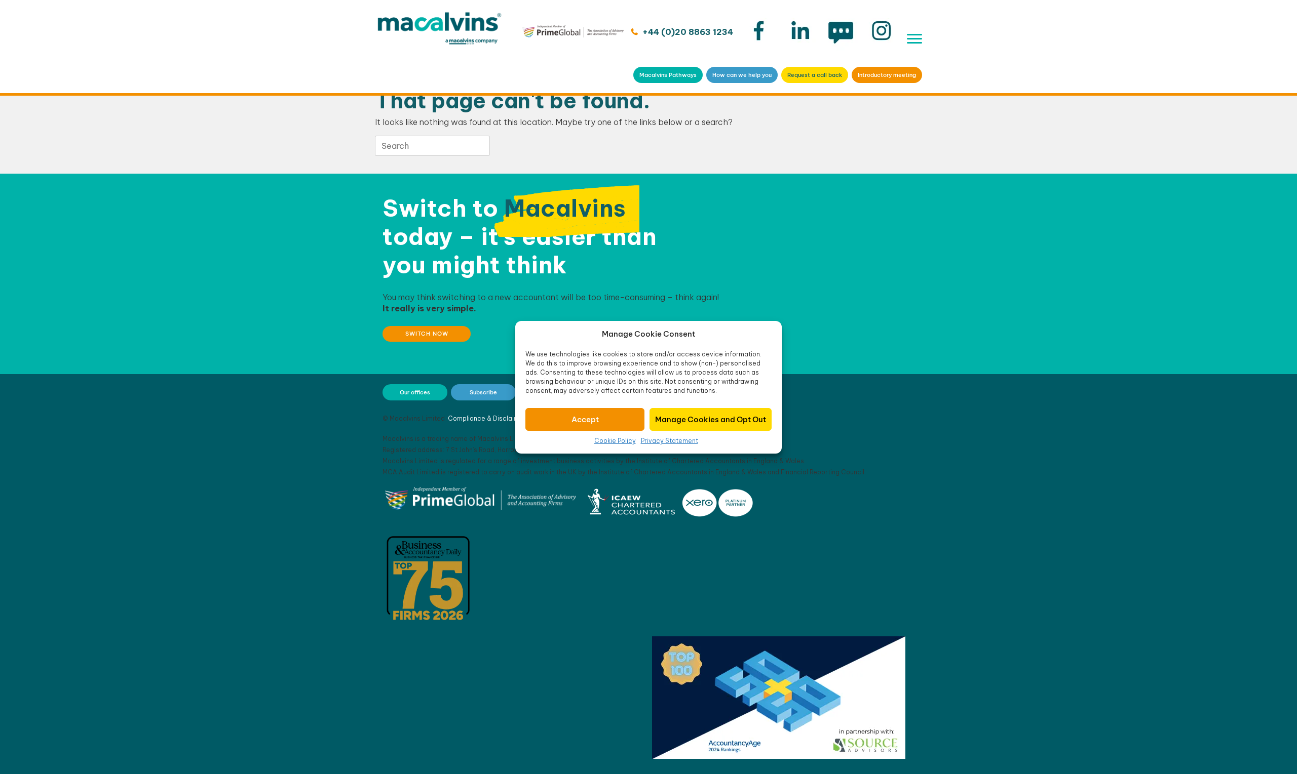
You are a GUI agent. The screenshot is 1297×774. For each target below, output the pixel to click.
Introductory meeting (887, 74)
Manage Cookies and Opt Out (710, 419)
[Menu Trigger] (914, 39)
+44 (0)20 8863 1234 (686, 32)
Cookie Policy (615, 440)
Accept (585, 419)
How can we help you (742, 74)
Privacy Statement (669, 440)
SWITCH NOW (426, 333)
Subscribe (483, 392)
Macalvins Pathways (668, 74)
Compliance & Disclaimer (487, 418)
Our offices (415, 392)
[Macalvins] (439, 46)
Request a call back (814, 74)
